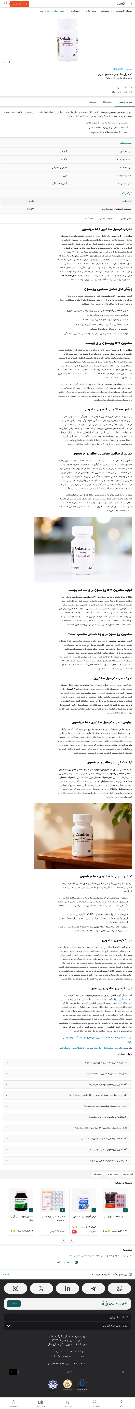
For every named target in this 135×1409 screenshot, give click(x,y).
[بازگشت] (130, 3)
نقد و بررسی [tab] (126, 218)
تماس (14, 1304)
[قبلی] (71, 1240)
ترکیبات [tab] (92, 102)
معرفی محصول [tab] (125, 102)
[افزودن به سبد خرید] (125, 1210)
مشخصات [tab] (107, 102)
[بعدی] (64, 1240)
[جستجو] (5, 3)
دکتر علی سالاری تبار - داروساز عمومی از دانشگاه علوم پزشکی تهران (90, 1048)
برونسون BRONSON (122, 69)
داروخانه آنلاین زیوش (122, 999)
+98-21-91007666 (67, 1352)
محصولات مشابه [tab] (107, 218)
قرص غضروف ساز (112, 268)
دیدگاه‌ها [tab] (88, 218)
